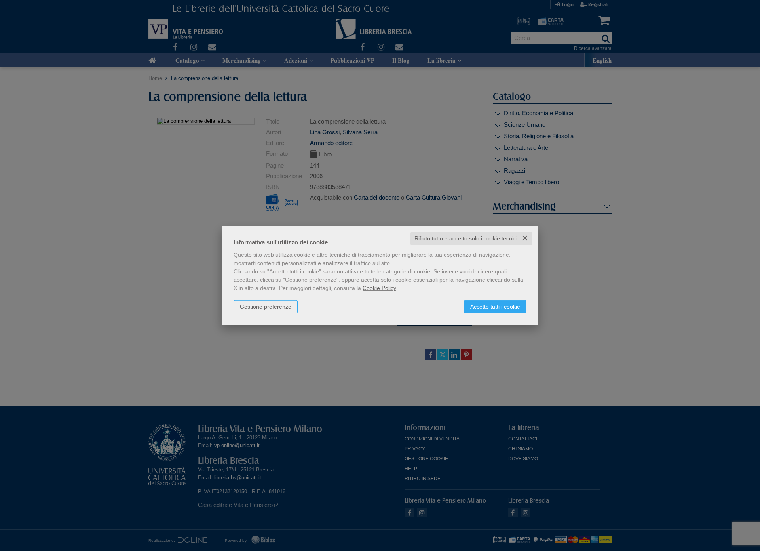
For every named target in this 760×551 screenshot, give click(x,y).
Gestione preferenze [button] (265, 306)
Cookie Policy (379, 288)
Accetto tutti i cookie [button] (495, 306)
